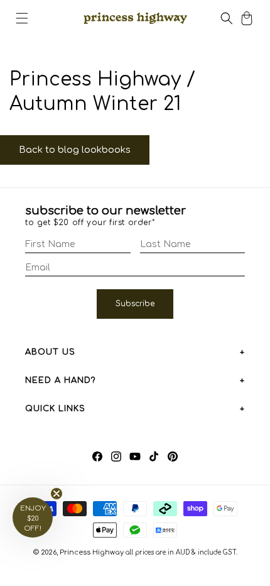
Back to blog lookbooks (75, 150)
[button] (22, 18)
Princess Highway (92, 552)
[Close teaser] (56, 493)
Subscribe (135, 303)
